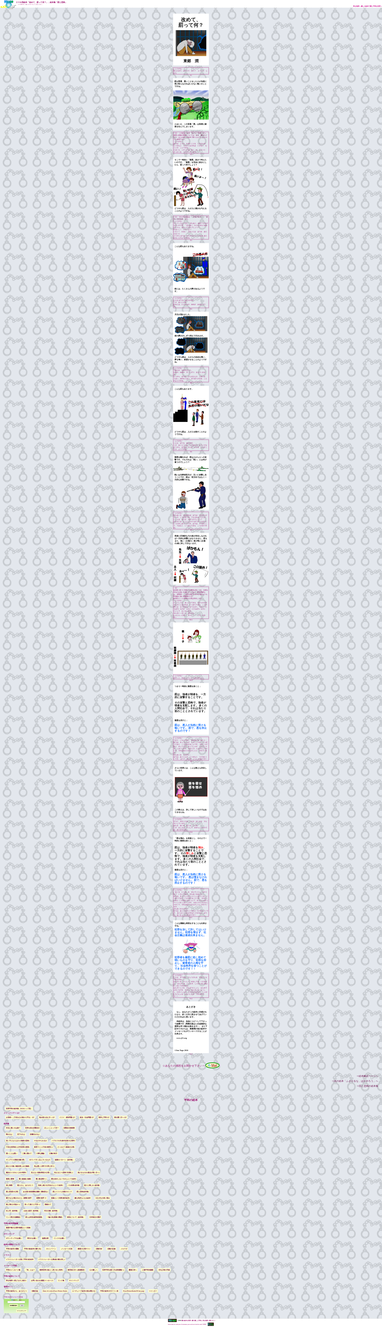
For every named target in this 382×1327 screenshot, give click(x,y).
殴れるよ (9, 1134)
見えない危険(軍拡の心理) (40, 1172)
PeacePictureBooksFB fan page (133, 1291)
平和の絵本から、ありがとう (16, 1291)
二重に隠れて (27, 1153)
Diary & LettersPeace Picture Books (55, 1291)
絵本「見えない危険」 (195, 133)
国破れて (48, 1204)
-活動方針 (98, 1249)
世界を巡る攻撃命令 (32, 1128)
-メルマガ (123, 1249)
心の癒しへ (93, 1270)
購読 (14, 1300)
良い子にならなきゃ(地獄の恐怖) (17, 1140)
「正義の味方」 (197, 217)
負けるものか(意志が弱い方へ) (88, 1172)
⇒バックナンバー (21, 1310)
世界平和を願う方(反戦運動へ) (113, 1270)
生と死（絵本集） (12, 1211)
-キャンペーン (51, 1249)
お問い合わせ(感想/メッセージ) (42, 1280)
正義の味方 (53, 1153)
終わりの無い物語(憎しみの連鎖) (17, 1166)
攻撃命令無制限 (69, 1128)
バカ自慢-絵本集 (73, 1185)
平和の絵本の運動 (12, 1249)
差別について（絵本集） (76, 1217)
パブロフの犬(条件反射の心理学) (63, 1140)
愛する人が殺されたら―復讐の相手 (19, 1198)
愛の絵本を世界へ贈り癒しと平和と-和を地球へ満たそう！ (199, 1320)
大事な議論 (40, 1153)
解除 (20, 1300)
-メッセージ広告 (66, 1249)
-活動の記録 (111, 1249)
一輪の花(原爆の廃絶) (54, 1217)
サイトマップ (74, 1280)
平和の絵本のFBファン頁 (109, 1291)
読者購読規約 (13, 1305)
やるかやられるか (40, 1140)
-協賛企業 (45, 1238)
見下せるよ (21, 1134)
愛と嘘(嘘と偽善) (25, 1179)
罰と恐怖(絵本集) (83, 1191)
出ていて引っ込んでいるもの (39, 1160)
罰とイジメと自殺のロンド (62, 1191)
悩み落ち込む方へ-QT (47, 1117)
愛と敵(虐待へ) (41, 1179)
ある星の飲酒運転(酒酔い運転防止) (35, 1191)
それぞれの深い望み (102, 1198)
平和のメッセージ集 (13, 1270)
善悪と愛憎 (10, 1179)
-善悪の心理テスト (84, 1249)
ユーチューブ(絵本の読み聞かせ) (83, 1291)
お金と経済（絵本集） (32, 1211)
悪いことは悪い (11, 1153)
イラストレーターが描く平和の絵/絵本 (20, 1259)
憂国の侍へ (133, 1270)
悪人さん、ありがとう (25, 1185)
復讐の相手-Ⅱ (41, 1198)
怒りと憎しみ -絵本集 (91, 1185)
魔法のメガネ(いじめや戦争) (16, 1172)
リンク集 (61, 1280)
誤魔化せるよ (35, 1134)
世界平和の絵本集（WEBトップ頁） (19, 1108)
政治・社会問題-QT (87, 1117)
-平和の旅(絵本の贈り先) (32, 1249)
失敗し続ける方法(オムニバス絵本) (50, 1185)
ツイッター (153, 1291)
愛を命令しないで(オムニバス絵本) (63, 1179)
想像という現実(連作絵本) (60, 1198)
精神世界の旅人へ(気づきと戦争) (51, 1270)
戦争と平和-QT (104, 1117)
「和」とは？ (30, 1270)
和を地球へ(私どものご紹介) (16, 1280)
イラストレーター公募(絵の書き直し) (51, 1259)
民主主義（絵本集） (51, 1211)
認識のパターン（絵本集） (64, 1160)
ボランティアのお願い (14, 1238)
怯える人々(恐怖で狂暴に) (63, 1172)
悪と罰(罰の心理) (12, 1191)
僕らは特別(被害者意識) (33, 1217)
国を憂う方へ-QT (120, 1117)
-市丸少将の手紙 (164, 1270)
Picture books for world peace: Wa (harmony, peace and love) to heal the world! (185, 1324)
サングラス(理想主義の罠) (15, 1160)
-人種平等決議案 (147, 1270)
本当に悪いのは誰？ (13, 1128)
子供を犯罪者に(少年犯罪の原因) (17, 1147)
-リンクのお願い (59, 1238)
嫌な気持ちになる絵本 (83, 1198)
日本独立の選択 (95, 1217)
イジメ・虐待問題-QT (67, 1117)
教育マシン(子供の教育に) (43, 1147)
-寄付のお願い (32, 1238)
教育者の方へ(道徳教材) (76, 1270)
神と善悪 (9, 1185)
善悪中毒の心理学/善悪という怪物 (18, 1228)
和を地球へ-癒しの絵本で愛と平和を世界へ (367, 6)
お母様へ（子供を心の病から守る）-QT (20, 1117)
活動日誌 (35, 1291)
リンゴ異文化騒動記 (13, 1217)
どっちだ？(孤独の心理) (65, 1147)
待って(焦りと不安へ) (32, 1204)
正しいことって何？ (51, 1128)
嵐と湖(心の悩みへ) (13, 1204)
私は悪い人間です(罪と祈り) (44, 1166)
